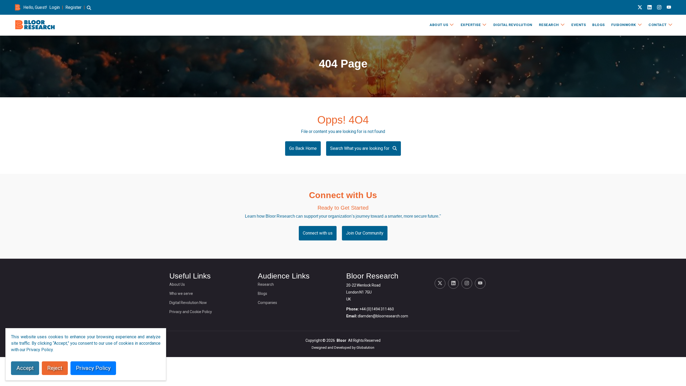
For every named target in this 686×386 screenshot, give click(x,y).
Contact (657, 25)
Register (73, 7)
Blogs (598, 25)
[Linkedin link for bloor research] (649, 7)
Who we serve (181, 293)
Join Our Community (364, 233)
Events (578, 25)
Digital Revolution (512, 25)
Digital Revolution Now (188, 303)
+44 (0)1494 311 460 (376, 309)
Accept (25, 368)
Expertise (471, 25)
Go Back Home (303, 148)
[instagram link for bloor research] (659, 7)
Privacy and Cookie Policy (190, 312)
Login (54, 7)
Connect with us (318, 233)
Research (549, 25)
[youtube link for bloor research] (669, 7)
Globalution (365, 348)
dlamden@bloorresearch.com (383, 316)
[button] (89, 10)
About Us (439, 25)
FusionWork (623, 25)
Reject (54, 368)
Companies (267, 303)
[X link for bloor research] (640, 7)
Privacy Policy (93, 368)
